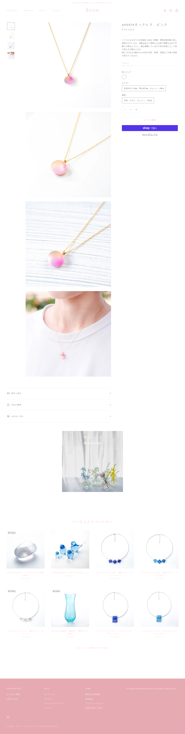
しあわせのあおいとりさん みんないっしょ (70, 573)
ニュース (56, 10)
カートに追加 (150, 120)
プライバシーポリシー (94, 703)
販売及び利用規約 (92, 694)
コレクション (12, 10)
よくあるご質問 (13, 694)
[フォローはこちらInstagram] (8, 717)
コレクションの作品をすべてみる (92, 648)
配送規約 (89, 699)
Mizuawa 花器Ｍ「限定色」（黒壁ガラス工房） (70, 632)
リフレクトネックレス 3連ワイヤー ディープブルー (115, 574)
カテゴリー (28, 10)
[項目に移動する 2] (11, 36)
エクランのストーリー (53, 703)
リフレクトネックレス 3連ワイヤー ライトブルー (159, 574)
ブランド (43, 10)
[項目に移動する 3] (11, 45)
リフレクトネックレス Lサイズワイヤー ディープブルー (115, 632)
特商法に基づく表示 (93, 707)
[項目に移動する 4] (11, 55)
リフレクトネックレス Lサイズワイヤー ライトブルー (159, 632)
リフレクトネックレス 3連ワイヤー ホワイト (25, 632)
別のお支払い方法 (150, 134)
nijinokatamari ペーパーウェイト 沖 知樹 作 (25, 574)
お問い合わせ (12, 699)
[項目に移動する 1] (11, 26)
